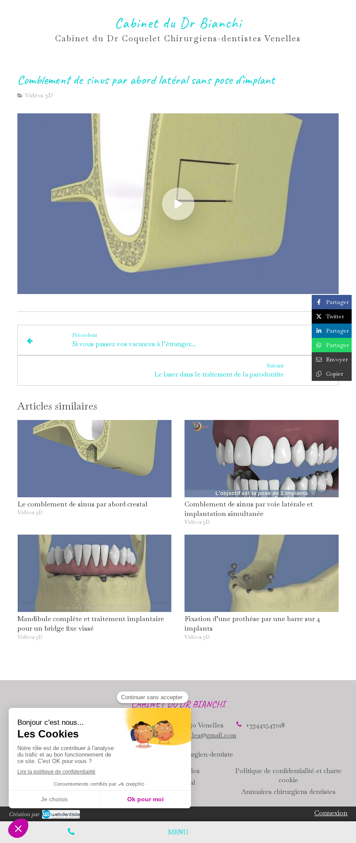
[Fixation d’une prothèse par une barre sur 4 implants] (262, 573)
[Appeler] (71, 832)
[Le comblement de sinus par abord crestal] (94, 458)
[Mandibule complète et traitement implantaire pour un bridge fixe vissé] (94, 573)
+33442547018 (265, 725)
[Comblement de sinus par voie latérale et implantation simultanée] (262, 458)
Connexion (330, 813)
